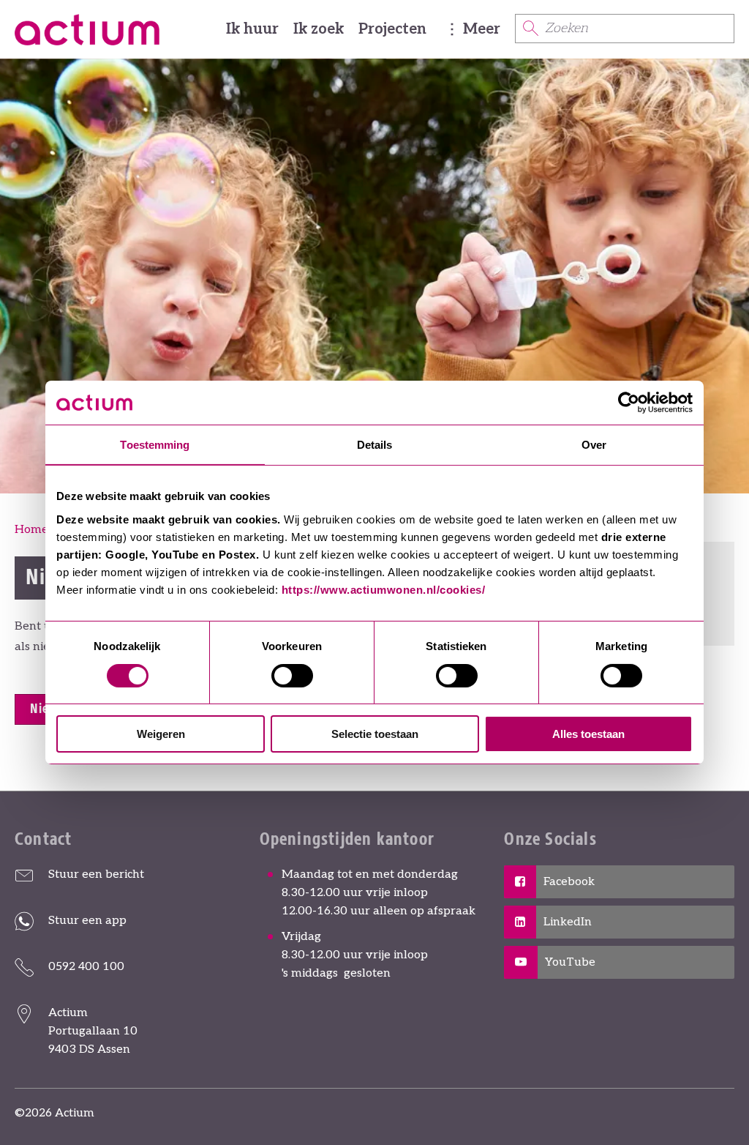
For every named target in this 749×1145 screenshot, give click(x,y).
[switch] (292, 675)
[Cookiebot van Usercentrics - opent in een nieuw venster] (629, 403)
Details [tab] (375, 445)
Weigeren (161, 734)
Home (31, 530)
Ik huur (252, 29)
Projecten (392, 29)
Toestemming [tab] (154, 445)
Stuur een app (87, 921)
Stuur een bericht (96, 874)
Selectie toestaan (374, 734)
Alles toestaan (588, 734)
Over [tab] (593, 445)
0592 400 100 (86, 967)
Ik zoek (318, 29)
